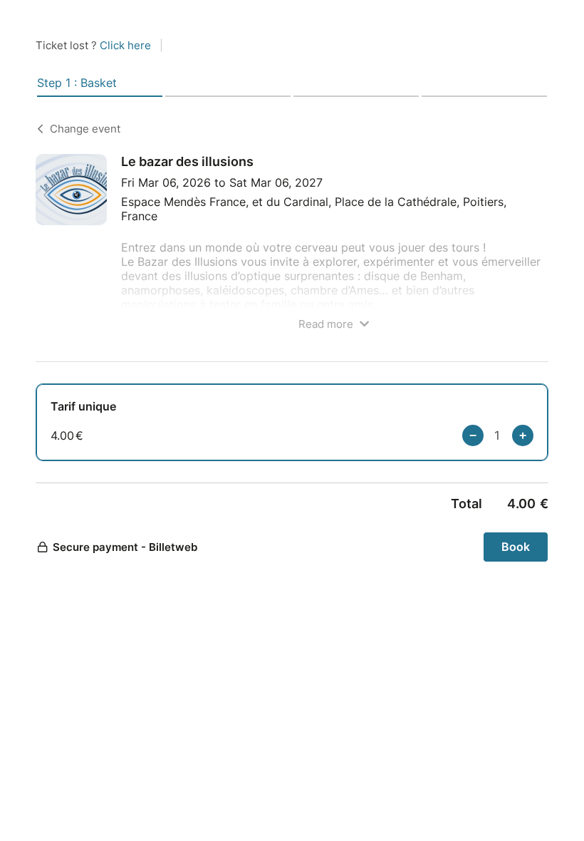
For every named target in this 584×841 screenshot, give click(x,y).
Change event (85, 128)
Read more (327, 324)
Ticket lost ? (93, 45)
